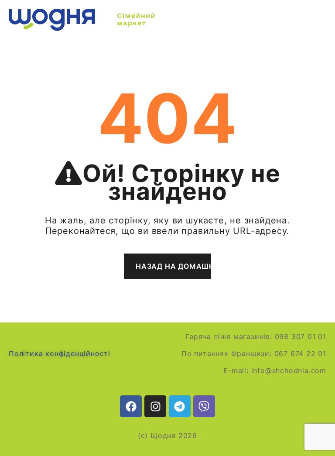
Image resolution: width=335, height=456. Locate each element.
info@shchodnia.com (288, 370)
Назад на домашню (173, 266)
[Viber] (204, 406)
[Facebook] (131, 406)
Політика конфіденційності (59, 353)
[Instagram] (155, 406)
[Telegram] (180, 406)
